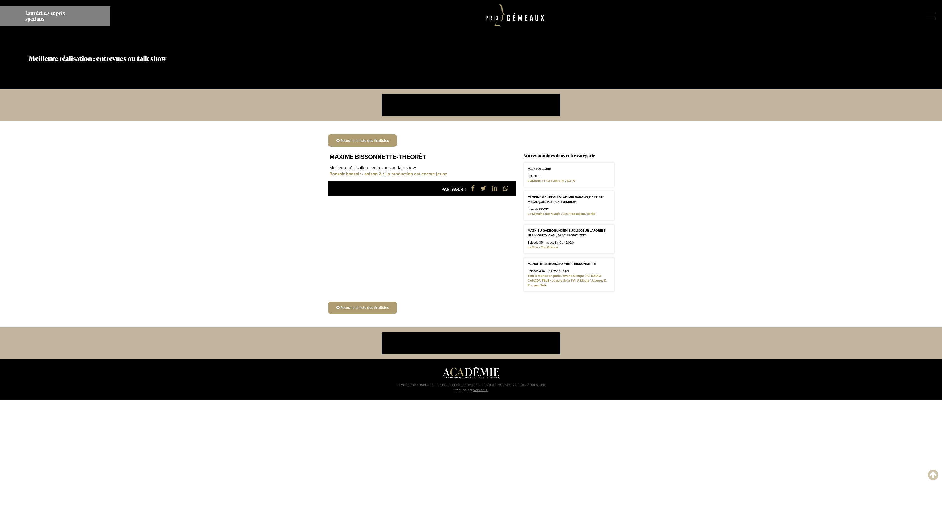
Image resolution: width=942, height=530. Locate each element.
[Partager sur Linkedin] (495, 188)
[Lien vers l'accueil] (515, 15)
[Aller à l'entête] (933, 474)
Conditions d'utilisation (528, 384)
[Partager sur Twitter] (483, 188)
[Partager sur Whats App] (506, 188)
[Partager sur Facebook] (473, 188)
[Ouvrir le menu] (930, 16)
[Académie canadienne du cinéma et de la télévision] (471, 374)
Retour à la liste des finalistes (364, 140)
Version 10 (480, 389)
